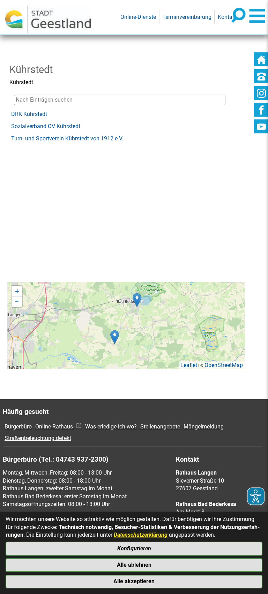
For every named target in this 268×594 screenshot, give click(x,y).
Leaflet (188, 365)
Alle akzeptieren (134, 581)
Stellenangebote (160, 426)
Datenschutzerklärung (141, 534)
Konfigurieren (134, 548)
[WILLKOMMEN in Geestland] (48, 17)
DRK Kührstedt (29, 114)
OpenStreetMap (223, 365)
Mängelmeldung (204, 426)
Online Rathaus (54, 426)
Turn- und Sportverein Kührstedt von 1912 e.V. (67, 138)
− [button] (17, 301)
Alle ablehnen (134, 565)
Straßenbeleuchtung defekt (38, 438)
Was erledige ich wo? (111, 426)
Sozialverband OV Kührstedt (45, 126)
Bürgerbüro (18, 426)
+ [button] (17, 291)
